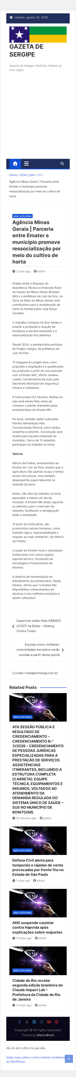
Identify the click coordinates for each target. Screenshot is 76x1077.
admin (41, 271)
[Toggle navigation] (26, 163)
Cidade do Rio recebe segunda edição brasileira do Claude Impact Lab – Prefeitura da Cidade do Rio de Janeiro (37, 990)
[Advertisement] (38, 119)
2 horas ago (24, 938)
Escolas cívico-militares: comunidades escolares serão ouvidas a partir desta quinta (38, 650)
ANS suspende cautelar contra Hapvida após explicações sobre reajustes (37, 927)
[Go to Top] (69, 1059)
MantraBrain (45, 1035)
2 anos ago (23, 271)
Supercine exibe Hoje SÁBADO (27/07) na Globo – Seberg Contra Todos (38, 626)
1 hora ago (23, 880)
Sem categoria (22, 216)
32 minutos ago (26, 818)
